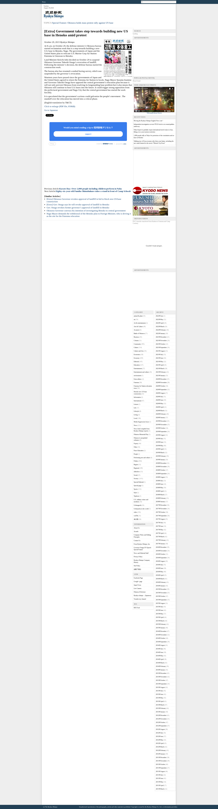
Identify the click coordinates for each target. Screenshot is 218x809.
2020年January (160, 417)
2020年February (161, 414)
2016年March (160, 579)
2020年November (161, 382)
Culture (136, 347)
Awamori (136, 330)
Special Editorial (138, 482)
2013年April (160, 701)
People (136, 454)
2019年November (161, 424)
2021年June (159, 358)
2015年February (161, 624)
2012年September (161, 726)
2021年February (161, 372)
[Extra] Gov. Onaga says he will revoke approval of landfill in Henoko (78, 204)
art (134, 319)
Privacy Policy (138, 557)
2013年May (159, 698)
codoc (124, 144)
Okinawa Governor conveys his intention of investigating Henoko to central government (86, 210)
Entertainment (138, 368)
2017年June (159, 526)
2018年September (161, 474)
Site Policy (137, 566)
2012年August (160, 729)
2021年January (160, 375)
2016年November (161, 551)
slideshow (137, 471)
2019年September (161, 431)
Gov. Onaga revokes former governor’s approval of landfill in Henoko (78, 207)
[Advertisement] (130, 11)
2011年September (161, 768)
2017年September (161, 516)
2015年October (160, 596)
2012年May (159, 740)
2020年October (160, 386)
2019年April (160, 449)
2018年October (160, 470)
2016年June (159, 568)
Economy (136, 358)
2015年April (160, 617)
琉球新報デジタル (108, 143)
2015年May (159, 614)
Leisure (136, 404)
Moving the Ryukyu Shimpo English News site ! (148, 121)
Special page (137, 485)
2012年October (160, 722)
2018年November (161, 466)
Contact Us (137, 540)
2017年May (159, 530)
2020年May (159, 403)
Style (135, 493)
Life (135, 408)
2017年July (159, 523)
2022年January (160, 333)
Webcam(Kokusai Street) (154, 113)
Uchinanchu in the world (141, 509)
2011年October (160, 764)
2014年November (161, 635)
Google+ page (138, 581)
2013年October (160, 680)
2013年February (161, 708)
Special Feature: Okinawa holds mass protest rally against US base (82, 23)
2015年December (161, 589)
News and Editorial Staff (141, 553)
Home (44, 2)
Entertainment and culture (141, 372)
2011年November (161, 761)
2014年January (160, 670)
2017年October (160, 512)
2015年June (159, 610)
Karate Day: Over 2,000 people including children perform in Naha (90, 189)
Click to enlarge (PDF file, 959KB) (59, 106)
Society (136, 478)
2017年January (160, 544)
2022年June (159, 316)
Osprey (136, 443)
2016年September (161, 558)
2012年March (160, 747)
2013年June (159, 694)
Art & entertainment (140, 323)
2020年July (159, 397)
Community (137, 344)
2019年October (160, 428)
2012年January (160, 754)
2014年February (161, 666)
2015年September (161, 600)
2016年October (160, 554)
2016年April (160, 575)
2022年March (160, 326)
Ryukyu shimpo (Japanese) (142, 595)
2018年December (161, 463)
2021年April (160, 365)
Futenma (136, 382)
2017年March (160, 537)
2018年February (161, 498)
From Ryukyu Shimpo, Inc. (142, 544)
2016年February (161, 582)
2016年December (161, 547)
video (135, 512)
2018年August (160, 477)
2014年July (159, 649)
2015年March (160, 621)
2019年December (161, 421)
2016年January (160, 586)
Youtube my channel (140, 599)
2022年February (161, 330)
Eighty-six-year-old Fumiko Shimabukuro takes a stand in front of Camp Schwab (93, 191)
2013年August (160, 687)
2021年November (161, 340)
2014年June (159, 652)
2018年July (159, 481)
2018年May (159, 488)
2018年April (160, 491)
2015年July (159, 607)
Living (136, 415)
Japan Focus (137, 585)
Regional (136, 468)
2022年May (159, 319)
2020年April (160, 407)
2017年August (160, 519)
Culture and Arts (139, 351)
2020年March (160, 410)
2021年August (160, 351)
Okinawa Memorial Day (141, 434)
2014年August (160, 645)
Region (136, 464)
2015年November (161, 593)
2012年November (161, 719)
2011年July (159, 775)
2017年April (160, 533)
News (135, 425)
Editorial (136, 361)
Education (137, 365)
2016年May (159, 572)
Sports (136, 489)
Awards (136, 531)
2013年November (161, 677)
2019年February (161, 456)
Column (136, 340)
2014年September (161, 642)
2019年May (159, 446)
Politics (136, 461)
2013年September (161, 684)
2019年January (160, 460)
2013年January (160, 712)
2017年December (161, 505)
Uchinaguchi (137, 505)
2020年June (159, 400)
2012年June (159, 736)
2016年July (159, 565)
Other (135, 447)
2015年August (160, 603)
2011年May (159, 782)
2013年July (159, 691)
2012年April (160, 743)
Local (135, 418)
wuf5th (136, 516)
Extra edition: (138, 379)
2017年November (161, 509)
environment (137, 375)
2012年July (159, 733)
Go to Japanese (51, 110)
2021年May (159, 361)
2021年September (161, 347)
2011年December (161, 757)
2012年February (161, 750)
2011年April (160, 785)
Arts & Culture (138, 326)
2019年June (159, 442)
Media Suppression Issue (141, 422)
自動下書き (137, 569)
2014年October (160, 638)
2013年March (160, 705)
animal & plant (138, 316)
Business (136, 337)
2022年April (160, 323)
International (137, 401)
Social (135, 475)
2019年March (160, 452)
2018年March (160, 495)
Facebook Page (138, 578)
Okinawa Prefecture (140, 592)
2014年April (160, 659)
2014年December (161, 631)
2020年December (161, 379)
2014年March (160, 663)
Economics (137, 354)
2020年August (160, 393)
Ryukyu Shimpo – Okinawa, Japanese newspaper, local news (62, 14)
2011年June (159, 778)
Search (142, 2)
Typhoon (136, 496)
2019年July (159, 438)
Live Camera (137, 588)
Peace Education (138, 450)
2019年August (160, 435)
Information (137, 397)
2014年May (159, 656)
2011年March (160, 789)
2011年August (160, 771)
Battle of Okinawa (139, 333)
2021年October (160, 344)
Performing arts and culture (142, 458)
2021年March (160, 368)
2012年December (161, 715)
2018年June (159, 484)
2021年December (161, 337)
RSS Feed (137, 608)
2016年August (160, 561)
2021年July (159, 354)
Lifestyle (136, 411)
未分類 (136, 519)
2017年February (161, 540)
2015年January (160, 628)
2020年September (161, 389)
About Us (137, 528)
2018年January (160, 501)
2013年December (161, 673)
